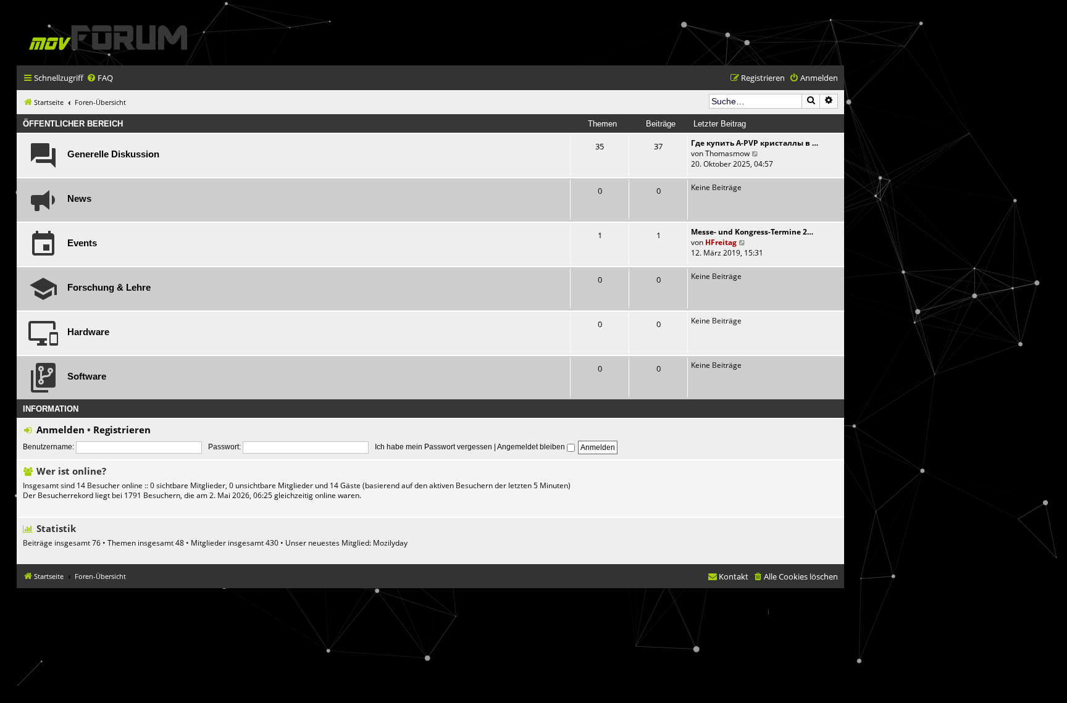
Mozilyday (390, 543)
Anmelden (60, 429)
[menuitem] (99, 78)
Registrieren (122, 429)
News (79, 199)
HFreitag (721, 242)
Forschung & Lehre (109, 288)
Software (86, 376)
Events (82, 243)
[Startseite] (108, 37)
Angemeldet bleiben (532, 447)
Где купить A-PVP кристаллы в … (754, 143)
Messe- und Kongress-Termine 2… (752, 232)
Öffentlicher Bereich (73, 123)
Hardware (88, 332)
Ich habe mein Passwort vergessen (433, 447)
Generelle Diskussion (113, 154)
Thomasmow (727, 153)
